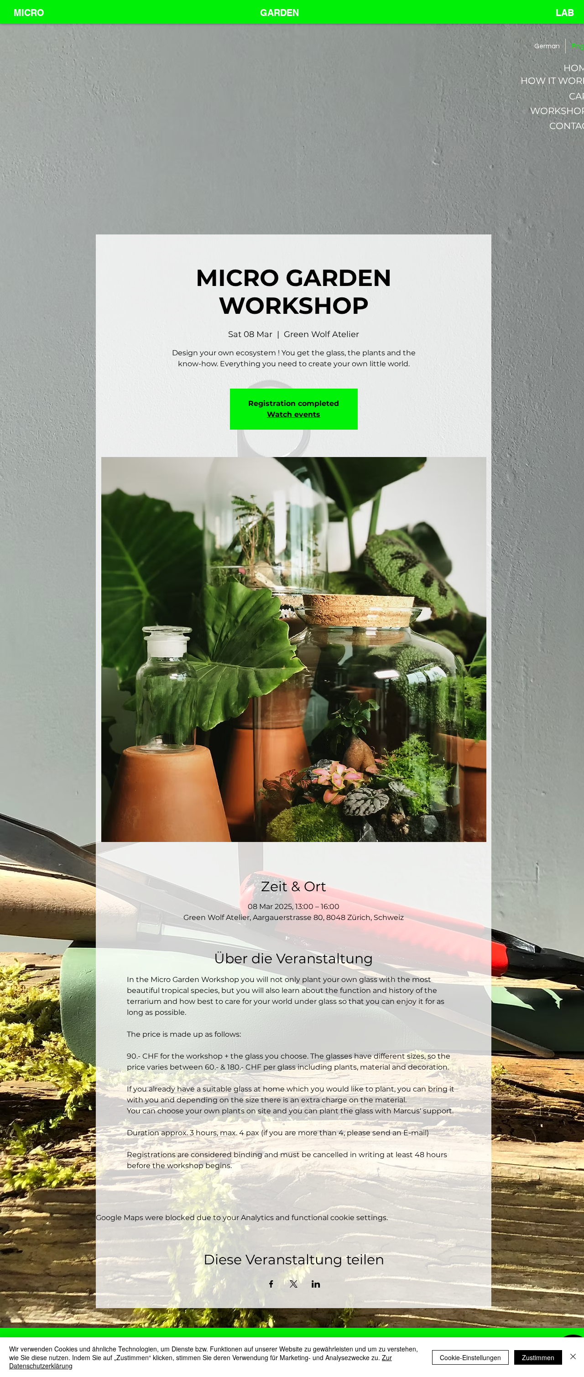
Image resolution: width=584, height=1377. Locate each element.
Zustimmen (538, 1357)
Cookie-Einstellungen (470, 1357)
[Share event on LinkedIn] (316, 1284)
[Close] (573, 1357)
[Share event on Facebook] (271, 1284)
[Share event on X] (293, 1284)
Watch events (293, 414)
